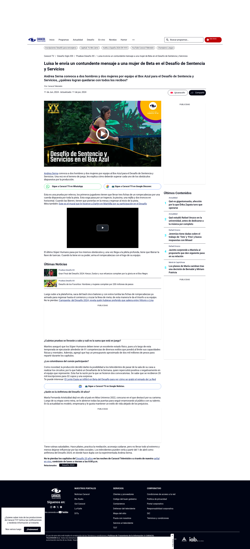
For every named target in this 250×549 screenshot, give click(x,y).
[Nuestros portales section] (97, 488)
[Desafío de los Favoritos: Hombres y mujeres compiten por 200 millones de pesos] (50, 283)
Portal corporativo (155, 504)
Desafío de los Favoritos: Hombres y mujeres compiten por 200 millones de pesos (96, 284)
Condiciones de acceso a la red (161, 494)
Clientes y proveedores (123, 494)
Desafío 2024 (68, 465)
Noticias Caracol (82, 494)
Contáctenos (119, 504)
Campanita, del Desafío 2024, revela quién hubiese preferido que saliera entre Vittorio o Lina (106, 300)
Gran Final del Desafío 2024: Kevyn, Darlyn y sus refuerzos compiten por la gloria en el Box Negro (103, 273)
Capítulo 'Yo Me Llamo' (90, 48)
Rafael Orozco (174, 230)
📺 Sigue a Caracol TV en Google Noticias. (105, 386)
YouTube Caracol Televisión (143, 48)
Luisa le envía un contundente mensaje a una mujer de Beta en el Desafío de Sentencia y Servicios (143, 56)
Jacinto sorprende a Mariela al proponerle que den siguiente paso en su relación (187, 253)
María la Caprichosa (177, 262)
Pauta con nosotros (122, 518)
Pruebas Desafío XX (85, 56)
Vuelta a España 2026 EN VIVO (115, 48)
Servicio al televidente (123, 523)
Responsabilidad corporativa (160, 508)
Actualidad (173, 198)
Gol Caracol (79, 504)
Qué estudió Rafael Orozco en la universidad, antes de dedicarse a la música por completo (186, 220)
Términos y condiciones (158, 518)
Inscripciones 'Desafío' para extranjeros (60, 48)
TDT (115, 528)
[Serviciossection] (136, 488)
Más (133, 40)
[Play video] (102, 133)
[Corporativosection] (174, 488)
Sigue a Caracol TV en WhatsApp (67, 186)
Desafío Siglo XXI (65, 56)
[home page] (36, 40)
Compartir (199, 92)
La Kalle (78, 508)
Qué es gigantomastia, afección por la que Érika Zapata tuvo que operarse (185, 204)
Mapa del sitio (119, 513)
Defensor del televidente (124, 508)
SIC (148, 513)
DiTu (76, 513)
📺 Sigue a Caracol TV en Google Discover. (132, 186)
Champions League (166, 48)
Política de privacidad (157, 499)
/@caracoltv (179, 92)
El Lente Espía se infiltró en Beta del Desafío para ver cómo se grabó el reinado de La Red (110, 379)
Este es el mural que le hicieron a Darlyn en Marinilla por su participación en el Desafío (103, 203)
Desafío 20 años (84, 458)
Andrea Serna (51, 173)
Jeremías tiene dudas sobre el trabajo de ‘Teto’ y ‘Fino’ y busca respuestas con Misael (185, 237)
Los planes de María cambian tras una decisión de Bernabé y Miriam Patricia (186, 269)
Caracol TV (49, 56)
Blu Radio (78, 499)
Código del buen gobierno (125, 499)
